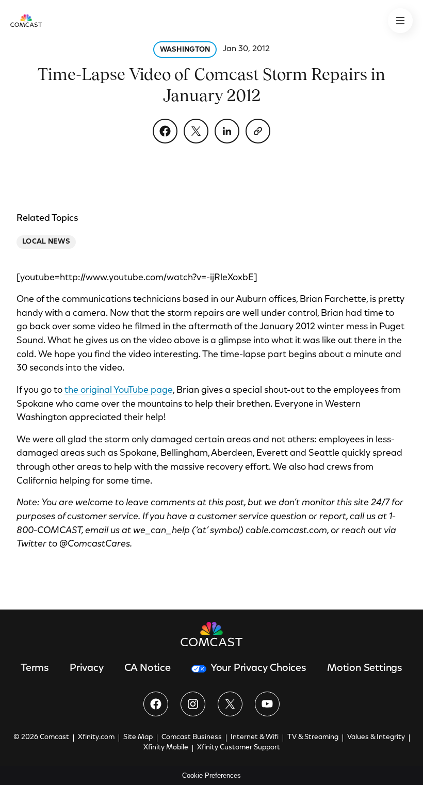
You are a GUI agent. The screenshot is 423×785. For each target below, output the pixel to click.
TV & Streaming (312, 737)
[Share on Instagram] (193, 704)
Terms (35, 668)
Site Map (138, 737)
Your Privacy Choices (258, 668)
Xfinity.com (96, 737)
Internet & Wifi (255, 737)
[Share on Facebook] (165, 131)
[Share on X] (196, 131)
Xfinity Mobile (165, 747)
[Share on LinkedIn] (227, 131)
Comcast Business (191, 737)
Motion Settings (364, 668)
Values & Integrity (376, 737)
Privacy (87, 668)
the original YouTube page (118, 390)
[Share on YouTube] (267, 704)
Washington (185, 50)
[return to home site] (26, 20)
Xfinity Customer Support (238, 747)
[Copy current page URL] (258, 131)
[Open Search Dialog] (400, 20)
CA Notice (147, 668)
